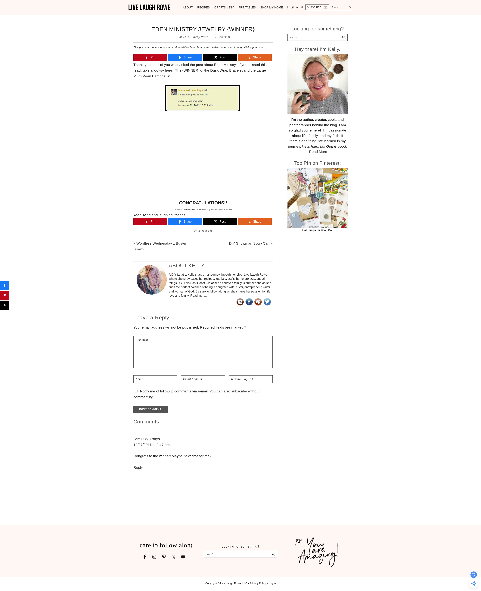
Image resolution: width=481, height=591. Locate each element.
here (168, 70)
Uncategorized (203, 230)
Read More (318, 152)
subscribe (239, 391)
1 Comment (222, 37)
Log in (272, 583)
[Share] (4, 285)
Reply (138, 467)
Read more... (198, 295)
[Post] (4, 305)
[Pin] (4, 295)
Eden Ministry (225, 65)
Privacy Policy (258, 583)
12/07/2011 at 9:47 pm (151, 445)
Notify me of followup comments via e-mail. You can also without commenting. (196, 394)
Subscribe (314, 7)
